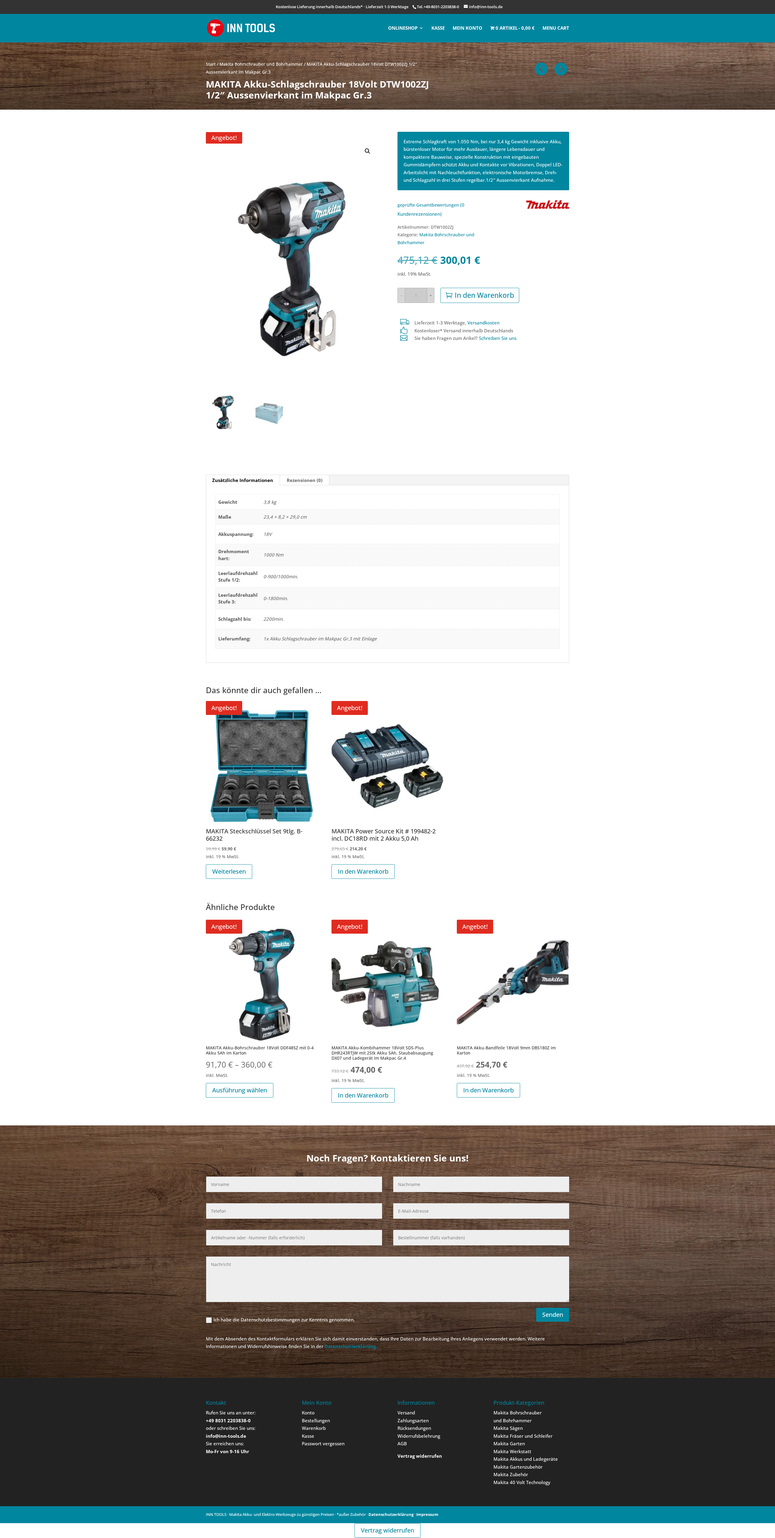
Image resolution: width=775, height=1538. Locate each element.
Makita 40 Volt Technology (521, 1482)
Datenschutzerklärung (391, 1514)
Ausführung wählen (239, 1090)
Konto (308, 1413)
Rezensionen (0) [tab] (304, 480)
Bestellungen (316, 1420)
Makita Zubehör (510, 1474)
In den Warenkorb (484, 295)
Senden (552, 1314)
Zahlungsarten (413, 1420)
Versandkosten (483, 323)
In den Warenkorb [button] (363, 871)
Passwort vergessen (323, 1443)
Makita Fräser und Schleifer (522, 1436)
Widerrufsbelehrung (418, 1436)
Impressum (427, 1514)
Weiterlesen (229, 871)
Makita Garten (509, 1443)
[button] (367, 151)
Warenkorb (314, 1428)
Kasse (438, 28)
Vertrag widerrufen (387, 1530)
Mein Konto (467, 28)
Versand (406, 1413)
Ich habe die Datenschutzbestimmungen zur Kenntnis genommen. (284, 1320)
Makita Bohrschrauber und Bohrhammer (261, 64)
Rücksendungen (414, 1428)
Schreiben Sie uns (497, 338)
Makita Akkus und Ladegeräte (525, 1459)
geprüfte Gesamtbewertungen (428, 205)
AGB (402, 1443)
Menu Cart (555, 28)
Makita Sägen (508, 1428)
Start (211, 64)
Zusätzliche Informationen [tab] (242, 480)
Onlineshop (402, 28)
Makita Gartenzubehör (517, 1467)
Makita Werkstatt (512, 1451)
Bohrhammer (517, 1420)
